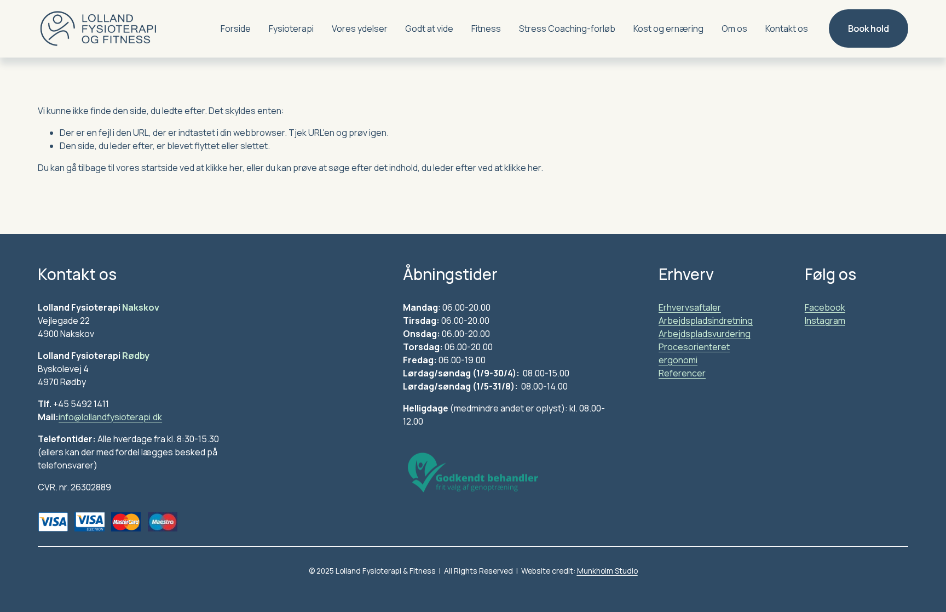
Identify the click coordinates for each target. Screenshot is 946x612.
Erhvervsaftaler (690, 307)
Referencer (682, 373)
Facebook (825, 307)
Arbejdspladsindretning (706, 320)
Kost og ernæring (668, 28)
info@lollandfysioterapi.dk (110, 417)
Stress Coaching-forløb (567, 28)
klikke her (224, 168)
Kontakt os (786, 28)
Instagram (825, 320)
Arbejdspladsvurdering (705, 334)
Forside (236, 28)
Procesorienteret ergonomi (694, 353)
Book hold (868, 28)
